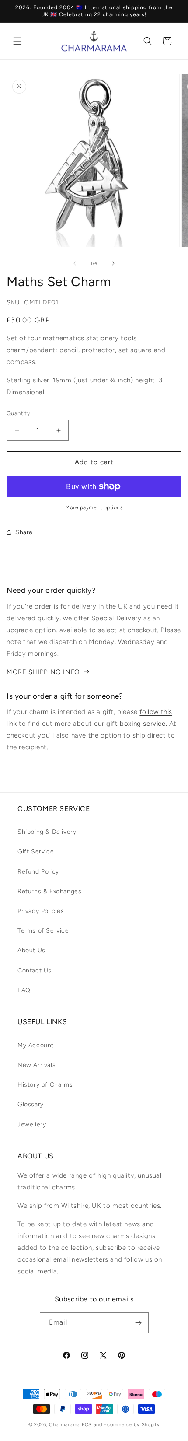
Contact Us (34, 970)
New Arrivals (36, 1065)
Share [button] (24, 532)
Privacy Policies (40, 911)
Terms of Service (43, 930)
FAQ (24, 990)
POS (87, 1424)
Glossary (30, 1104)
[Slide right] (113, 263)
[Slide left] (74, 263)
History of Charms (45, 1084)
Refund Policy (38, 871)
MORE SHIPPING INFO (43, 672)
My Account (35, 1045)
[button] (17, 41)
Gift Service (35, 851)
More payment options (94, 507)
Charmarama (64, 1424)
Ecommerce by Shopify (132, 1424)
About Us (31, 950)
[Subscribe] (138, 1322)
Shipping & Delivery (46, 832)
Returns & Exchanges (49, 891)
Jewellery (31, 1124)
